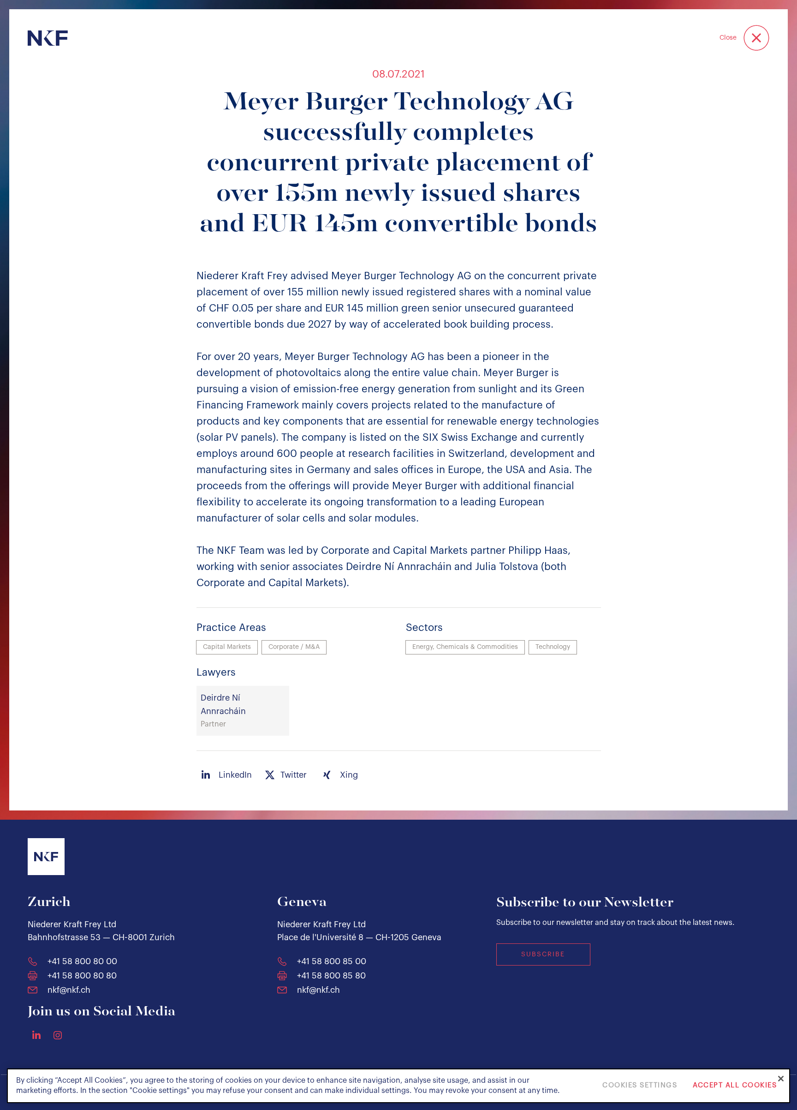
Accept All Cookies (735, 1085)
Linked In (36, 1035)
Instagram (58, 1035)
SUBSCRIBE (543, 954)
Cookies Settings (639, 1085)
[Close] (781, 1078)
